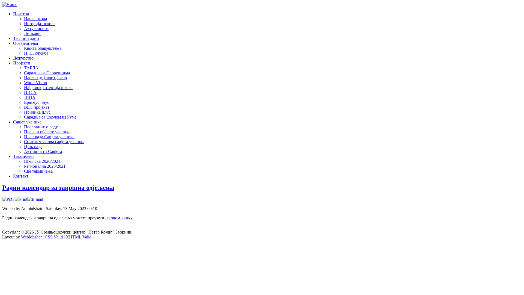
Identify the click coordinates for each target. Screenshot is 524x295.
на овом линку (118, 218)
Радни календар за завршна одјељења (58, 187)
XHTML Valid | (79, 237)
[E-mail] (35, 199)
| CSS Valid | (54, 237)
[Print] (21, 199)
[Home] (9, 4)
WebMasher (31, 237)
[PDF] (8, 199)
